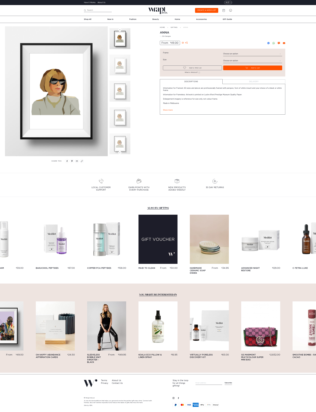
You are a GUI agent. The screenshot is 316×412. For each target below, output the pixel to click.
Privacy (104, 383)
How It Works (90, 2)
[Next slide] (119, 152)
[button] (119, 38)
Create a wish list (206, 10)
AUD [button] (227, 2)
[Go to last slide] (119, 29)
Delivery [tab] (253, 82)
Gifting (174, 27)
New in (110, 19)
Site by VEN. (88, 405)
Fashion (132, 19)
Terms (104, 380)
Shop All (87, 19)
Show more (168, 110)
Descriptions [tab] (191, 82)
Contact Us (117, 383)
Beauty (155, 19)
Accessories (201, 19)
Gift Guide (227, 19)
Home (177, 19)
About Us (101, 2)
